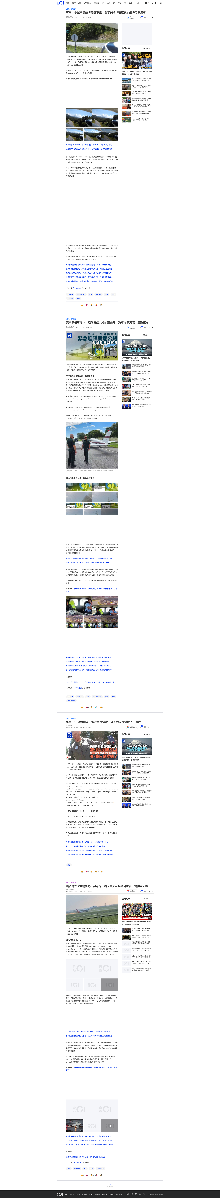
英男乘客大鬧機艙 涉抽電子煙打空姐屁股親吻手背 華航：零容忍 (89, 1119)
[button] (145, 17)
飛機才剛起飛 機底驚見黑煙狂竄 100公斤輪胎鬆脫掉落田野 (87, 563)
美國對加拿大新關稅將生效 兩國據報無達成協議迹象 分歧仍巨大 (89, 850)
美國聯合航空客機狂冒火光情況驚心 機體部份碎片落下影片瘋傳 (88, 657)
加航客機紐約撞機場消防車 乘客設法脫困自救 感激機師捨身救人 (89, 670)
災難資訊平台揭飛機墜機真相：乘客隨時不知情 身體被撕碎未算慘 (89, 277)
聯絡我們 (104, 1194)
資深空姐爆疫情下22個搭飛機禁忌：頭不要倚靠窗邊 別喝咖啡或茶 (89, 281)
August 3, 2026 (91, 418)
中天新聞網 (77, 1141)
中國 (119, 3)
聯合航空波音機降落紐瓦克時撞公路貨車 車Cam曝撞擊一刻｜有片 (89, 558)
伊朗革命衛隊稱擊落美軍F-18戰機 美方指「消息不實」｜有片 (87, 842)
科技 (125, 3)
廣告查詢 (84, 1194)
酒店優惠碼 (87, 3)
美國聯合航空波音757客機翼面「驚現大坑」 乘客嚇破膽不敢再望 (88, 666)
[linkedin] (140, 1194)
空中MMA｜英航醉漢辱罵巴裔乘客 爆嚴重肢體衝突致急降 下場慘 (89, 1123)
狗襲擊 (74, 3)
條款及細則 (119, 1194)
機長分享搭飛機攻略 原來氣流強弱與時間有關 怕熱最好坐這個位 (89, 269)
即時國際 (73, 319)
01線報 (66, 1194)
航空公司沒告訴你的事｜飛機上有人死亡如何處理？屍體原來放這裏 (89, 273)
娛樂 (79, 3)
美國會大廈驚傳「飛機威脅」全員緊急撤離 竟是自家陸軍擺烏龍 (88, 265)
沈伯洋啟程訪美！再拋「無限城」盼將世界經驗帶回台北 (85, 1135)
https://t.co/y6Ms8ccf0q (84, 415)
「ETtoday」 (76, 288)
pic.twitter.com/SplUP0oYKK (103, 415)
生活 (130, 3)
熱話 (67, 883)
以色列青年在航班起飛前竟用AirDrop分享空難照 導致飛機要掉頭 (89, 149)
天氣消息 (96, 3)
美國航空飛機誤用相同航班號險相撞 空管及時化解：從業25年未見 (89, 855)
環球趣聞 (73, 9)
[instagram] (132, 1194)
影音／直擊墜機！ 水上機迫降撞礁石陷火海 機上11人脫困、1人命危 (90, 682)
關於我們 (72, 1194)
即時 (103, 3)
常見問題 (97, 1194)
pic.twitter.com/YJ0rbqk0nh (76, 800)
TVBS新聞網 (78, 688)
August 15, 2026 (87, 805)
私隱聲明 (111, 1194)
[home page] (60, 3)
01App (91, 1194)
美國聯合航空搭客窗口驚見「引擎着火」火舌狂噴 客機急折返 (87, 662)
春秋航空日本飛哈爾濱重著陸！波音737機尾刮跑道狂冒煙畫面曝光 (89, 1014)
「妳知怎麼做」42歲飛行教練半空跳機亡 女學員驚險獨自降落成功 (89, 1010)
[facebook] (127, 1194)
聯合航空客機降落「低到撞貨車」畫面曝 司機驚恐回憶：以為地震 (89, 1115)
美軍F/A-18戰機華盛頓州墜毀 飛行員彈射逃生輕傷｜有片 (86, 846)
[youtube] (136, 1194)
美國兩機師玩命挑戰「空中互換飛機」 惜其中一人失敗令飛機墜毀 (89, 145)
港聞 (67, 3)
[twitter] (144, 1194)
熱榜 (108, 3)
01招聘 (78, 1194)
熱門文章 (126, 48)
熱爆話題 (73, 883)
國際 (114, 3)
